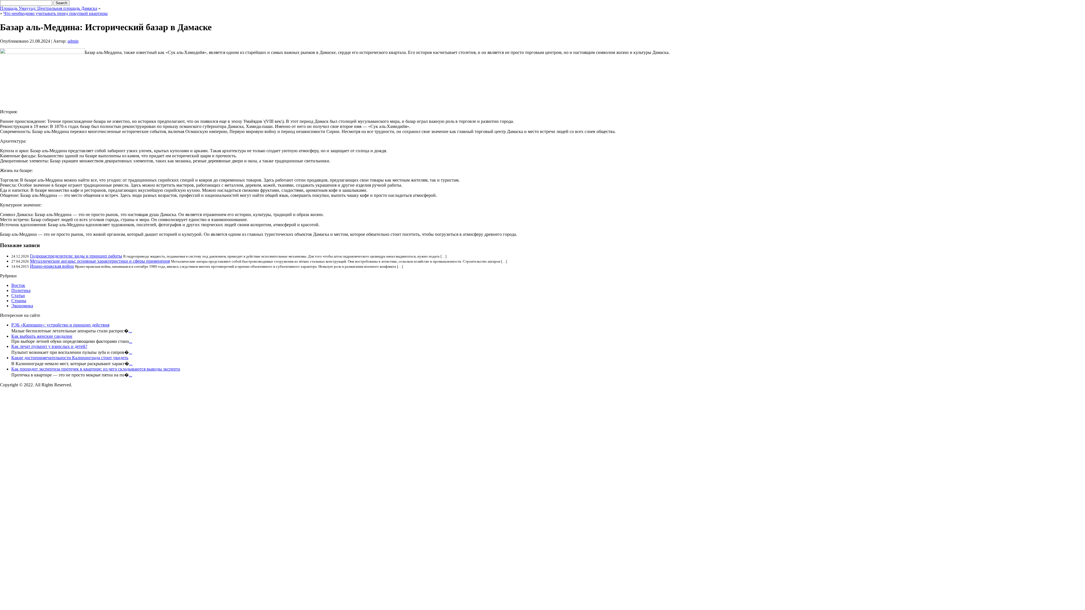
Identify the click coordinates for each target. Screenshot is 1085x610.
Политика (21, 290)
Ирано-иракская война (52, 266)
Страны (18, 300)
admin (73, 41)
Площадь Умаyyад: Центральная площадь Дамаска (48, 8)
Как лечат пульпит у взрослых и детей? (49, 346)
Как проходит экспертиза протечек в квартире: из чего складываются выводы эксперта (95, 369)
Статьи (18, 295)
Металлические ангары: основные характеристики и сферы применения (100, 261)
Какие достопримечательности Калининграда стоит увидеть (69, 357)
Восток (18, 285)
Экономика (22, 305)
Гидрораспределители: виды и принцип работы (76, 256)
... (130, 330)
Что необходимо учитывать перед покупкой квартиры (55, 13)
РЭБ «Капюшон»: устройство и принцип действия (60, 325)
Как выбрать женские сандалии (41, 336)
